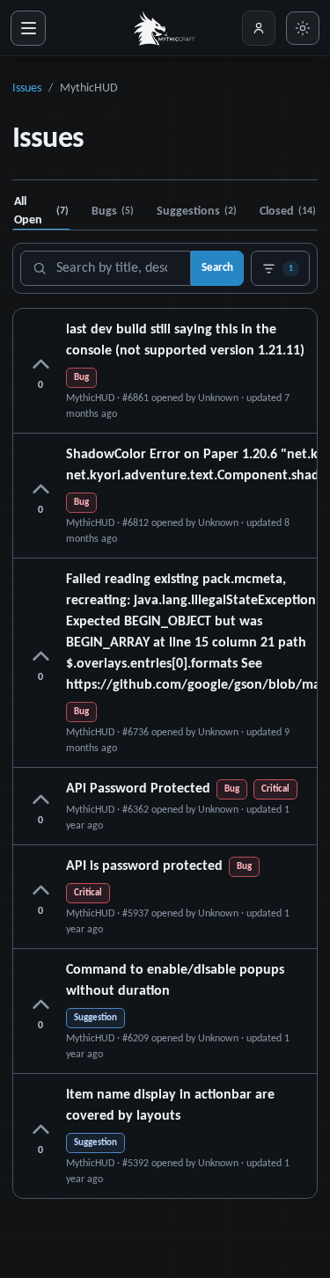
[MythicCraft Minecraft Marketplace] (165, 28)
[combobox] (105, 268)
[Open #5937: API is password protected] (165, 896)
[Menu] (28, 28)
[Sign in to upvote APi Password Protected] (40, 800)
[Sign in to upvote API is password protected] (40, 891)
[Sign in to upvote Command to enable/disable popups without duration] (40, 1005)
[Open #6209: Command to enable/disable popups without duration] (165, 1011)
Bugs (113, 211)
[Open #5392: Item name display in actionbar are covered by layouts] (165, 1136)
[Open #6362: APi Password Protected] (165, 806)
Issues (26, 88)
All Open (41, 211)
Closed (288, 211)
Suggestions (197, 211)
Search (217, 268)
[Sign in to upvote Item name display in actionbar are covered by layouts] (40, 1130)
